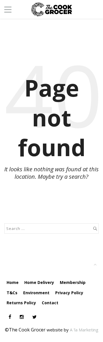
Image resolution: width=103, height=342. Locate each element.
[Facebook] (10, 317)
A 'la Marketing (84, 330)
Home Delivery (39, 282)
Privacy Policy (69, 292)
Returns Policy (21, 302)
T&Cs (12, 292)
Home (13, 282)
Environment (36, 292)
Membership (73, 282)
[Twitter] (34, 317)
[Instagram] (22, 317)
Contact (50, 302)
